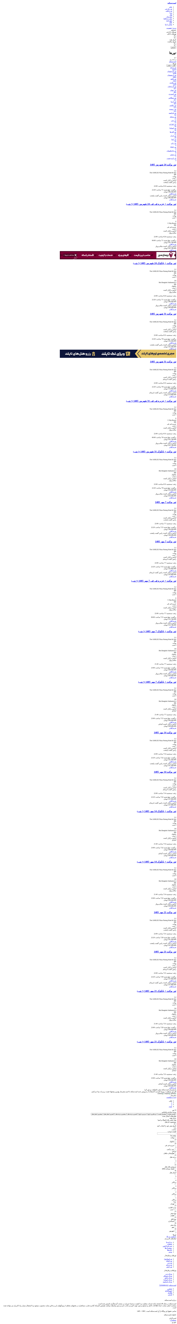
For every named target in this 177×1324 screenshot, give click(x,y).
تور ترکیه (169, 1265)
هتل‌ (171, 15)
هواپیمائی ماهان (169, 1153)
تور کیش (169, 1267)
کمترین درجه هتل (132, 1114)
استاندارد (171, 1221)
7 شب (172, 1209)
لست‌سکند (171, 3)
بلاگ (170, 22)
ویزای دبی (168, 1274)
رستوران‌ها (168, 1248)
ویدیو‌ (170, 1252)
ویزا (171, 13)
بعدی (170, 1106)
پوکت (172, 1137)
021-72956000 (164, 1285)
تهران (172, 1204)
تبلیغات (169, 1244)
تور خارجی (168, 9)
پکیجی (169, 65)
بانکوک (172, 1141)
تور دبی (169, 1263)
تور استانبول (168, 1259)
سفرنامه (169, 20)
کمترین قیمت (171, 1114)
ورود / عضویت (171, 28)
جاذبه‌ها (169, 1250)
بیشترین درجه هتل (120, 1114)
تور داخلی (169, 11)
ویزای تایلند (168, 1278)
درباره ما (169, 1242)
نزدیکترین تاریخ (152, 1114)
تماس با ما (168, 24)
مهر (173, 1227)
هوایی (172, 1215)
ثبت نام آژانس (167, 1246)
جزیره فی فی (169, 1145)
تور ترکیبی (170, 1149)
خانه (170, 7)
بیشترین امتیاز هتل (97, 1114)
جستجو (173, 47)
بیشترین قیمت (162, 1114)
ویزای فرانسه (167, 1282)
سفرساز (169, 17)
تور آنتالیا (169, 1261)
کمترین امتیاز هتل (109, 1114)
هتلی (174, 65)
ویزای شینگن (167, 1276)
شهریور (171, 1231)
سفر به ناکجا (168, 19)
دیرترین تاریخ (142, 1114)
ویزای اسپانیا (168, 1280)
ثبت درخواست (171, 1097)
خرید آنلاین (172, 194)
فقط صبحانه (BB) (168, 1169)
